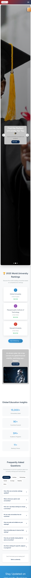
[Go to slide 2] (15, 263)
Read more (15, 364)
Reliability (20, 480)
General (5, 480)
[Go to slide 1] (13, 263)
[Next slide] (27, 135)
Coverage (12, 480)
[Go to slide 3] (17, 263)
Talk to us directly (15, 559)
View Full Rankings (15, 340)
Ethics (5, 484)
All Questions (6, 477)
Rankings (14, 477)
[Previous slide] (3, 135)
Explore (15, 141)
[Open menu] (28, 2)
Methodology (22, 477)
